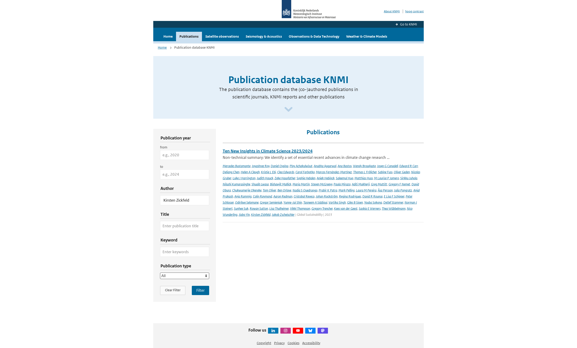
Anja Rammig (243, 196)
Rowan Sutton (259, 208)
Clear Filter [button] (173, 290)
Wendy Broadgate (364, 166)
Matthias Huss (364, 178)
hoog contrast (414, 11)
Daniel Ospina (279, 166)
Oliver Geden (402, 172)
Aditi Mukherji (361, 184)
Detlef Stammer (393, 202)
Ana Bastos (345, 166)
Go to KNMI (408, 24)
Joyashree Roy (260, 166)
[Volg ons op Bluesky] (310, 330)
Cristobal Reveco (304, 196)
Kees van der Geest (345, 208)
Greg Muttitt (379, 184)
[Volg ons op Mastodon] (323, 330)
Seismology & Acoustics (264, 36)
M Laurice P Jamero (386, 178)
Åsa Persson (385, 190)
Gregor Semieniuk (271, 202)
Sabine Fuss (385, 172)
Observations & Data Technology (314, 36)
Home (168, 36)
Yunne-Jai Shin (293, 202)
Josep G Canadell (387, 166)
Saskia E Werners (369, 208)
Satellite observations (222, 36)
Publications (189, 36)
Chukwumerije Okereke (246, 190)
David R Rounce (372, 196)
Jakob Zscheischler (283, 214)
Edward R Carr (408, 166)
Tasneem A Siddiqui (315, 202)
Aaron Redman (282, 196)
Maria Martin (301, 184)
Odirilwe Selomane (247, 202)
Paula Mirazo (342, 184)
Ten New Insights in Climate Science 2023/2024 (268, 151)
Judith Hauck (265, 178)
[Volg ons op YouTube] (298, 330)
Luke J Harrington (244, 178)
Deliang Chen (231, 172)
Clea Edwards (285, 172)
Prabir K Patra (328, 190)
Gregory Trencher (322, 208)
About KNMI (392, 11)
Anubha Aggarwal (325, 166)
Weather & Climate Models (366, 36)
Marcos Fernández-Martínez (334, 172)
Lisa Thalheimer (279, 208)
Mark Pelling (347, 190)
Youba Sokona (373, 202)
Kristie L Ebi (268, 172)
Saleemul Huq (344, 178)
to (161, 166)
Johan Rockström (327, 196)
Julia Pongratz (403, 190)
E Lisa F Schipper (394, 196)
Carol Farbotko (305, 172)
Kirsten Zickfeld (260, 214)
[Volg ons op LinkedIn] (273, 330)
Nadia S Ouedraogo (305, 190)
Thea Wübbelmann (393, 208)
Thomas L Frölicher (365, 172)
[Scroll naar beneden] (288, 109)
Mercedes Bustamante (236, 166)
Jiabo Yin (244, 214)
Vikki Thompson (300, 208)
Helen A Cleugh (250, 172)
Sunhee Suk (241, 208)
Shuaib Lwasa (260, 184)
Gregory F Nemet (399, 184)
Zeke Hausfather (285, 178)
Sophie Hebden (306, 178)
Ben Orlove (284, 190)
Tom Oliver (269, 190)
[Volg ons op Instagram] (285, 330)
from (163, 147)
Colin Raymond (262, 196)
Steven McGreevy (321, 184)
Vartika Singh (337, 202)
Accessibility (311, 343)
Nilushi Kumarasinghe (236, 184)
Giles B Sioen (355, 202)
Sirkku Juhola (408, 178)
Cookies (293, 343)
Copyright (264, 343)
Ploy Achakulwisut (301, 166)
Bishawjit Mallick (280, 184)
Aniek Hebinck (325, 178)
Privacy (279, 343)
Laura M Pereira (366, 190)
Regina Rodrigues (350, 196)
